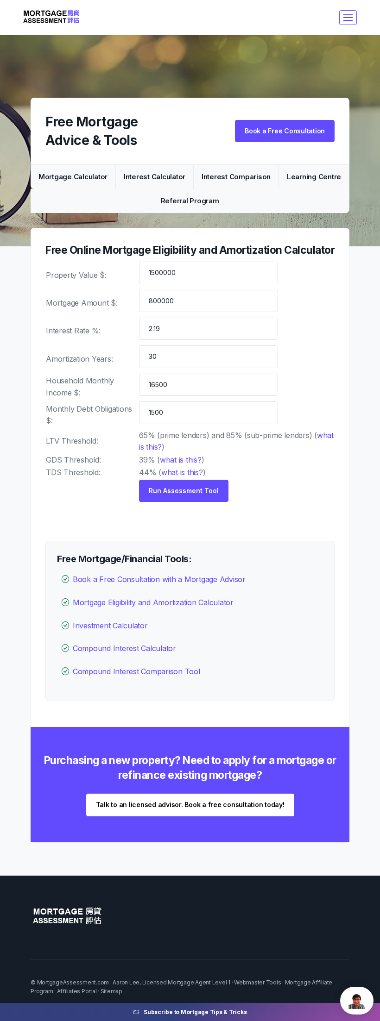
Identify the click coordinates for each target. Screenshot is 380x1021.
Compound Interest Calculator (124, 648)
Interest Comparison (236, 176)
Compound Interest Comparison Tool (136, 671)
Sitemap (111, 991)
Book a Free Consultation (285, 131)
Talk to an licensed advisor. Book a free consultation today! (190, 804)
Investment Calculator (110, 625)
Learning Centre (314, 176)
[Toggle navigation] (348, 17)
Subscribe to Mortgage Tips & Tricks (195, 1011)
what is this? (181, 459)
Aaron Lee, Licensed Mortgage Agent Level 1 (171, 982)
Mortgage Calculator (73, 176)
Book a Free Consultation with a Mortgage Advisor (159, 579)
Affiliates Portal (77, 991)
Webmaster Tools (257, 982)
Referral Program (190, 200)
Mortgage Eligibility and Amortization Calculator (153, 602)
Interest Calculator (154, 176)
